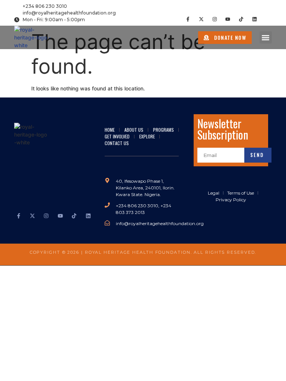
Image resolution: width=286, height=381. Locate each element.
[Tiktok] (241, 19)
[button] (266, 37)
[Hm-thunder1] (268, 19)
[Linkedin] (254, 19)
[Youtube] (228, 19)
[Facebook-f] (188, 19)
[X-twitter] (201, 19)
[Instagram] (215, 19)
